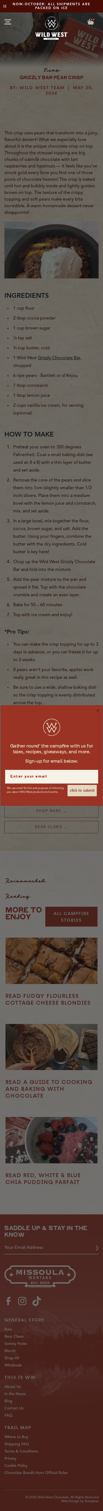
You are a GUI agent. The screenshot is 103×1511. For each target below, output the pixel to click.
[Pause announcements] (4, 6)
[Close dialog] (97, 710)
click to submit (82, 790)
